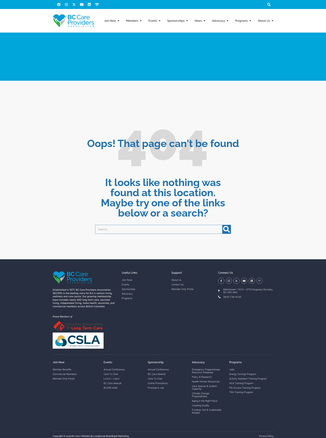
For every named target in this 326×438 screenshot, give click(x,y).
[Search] (226, 229)
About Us (264, 20)
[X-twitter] (74, 4)
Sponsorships (176, 20)
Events (152, 20)
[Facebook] (58, 4)
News (198, 20)
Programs (241, 20)
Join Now (110, 20)
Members (132, 20)
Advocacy (218, 20)
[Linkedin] (89, 4)
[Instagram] (66, 4)
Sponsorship (156, 362)
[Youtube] (81, 4)
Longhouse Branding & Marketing (111, 436)
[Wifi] (97, 4)
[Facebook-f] (221, 281)
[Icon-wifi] (259, 281)
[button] (269, 4)
